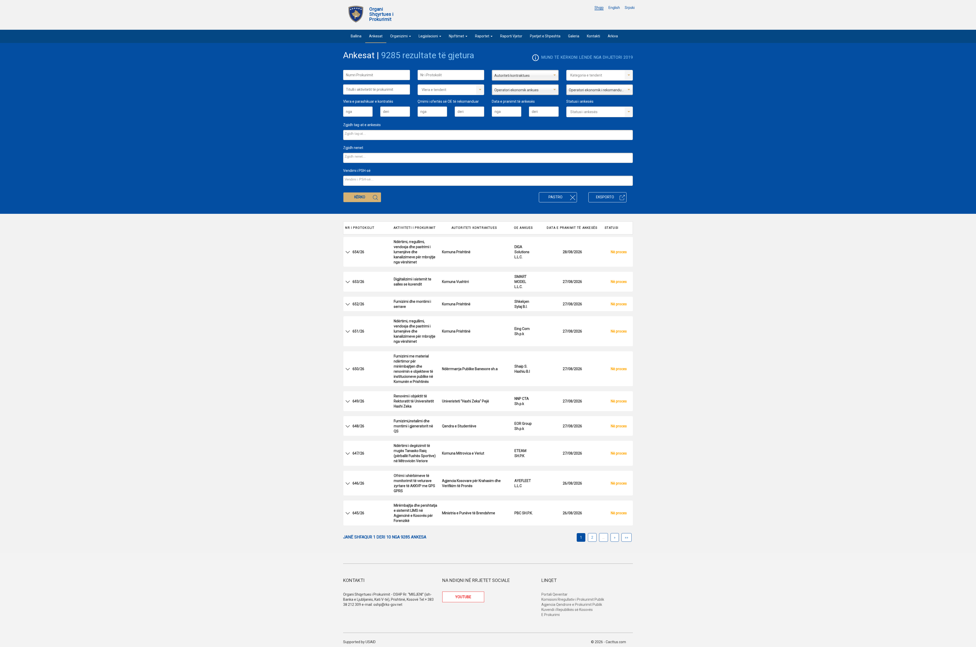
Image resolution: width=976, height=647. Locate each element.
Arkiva (613, 36)
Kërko (359, 197)
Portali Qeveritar (554, 594)
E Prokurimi (550, 615)
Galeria (573, 36)
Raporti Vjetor (511, 36)
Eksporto (605, 197)
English (614, 8)
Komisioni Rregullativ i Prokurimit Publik (572, 599)
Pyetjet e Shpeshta (545, 36)
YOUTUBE (463, 597)
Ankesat (376, 36)
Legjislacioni (429, 36)
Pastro (555, 197)
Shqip (599, 8)
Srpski (630, 8)
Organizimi (399, 36)
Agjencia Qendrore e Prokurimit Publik (571, 605)
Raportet (482, 36)
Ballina (356, 36)
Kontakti (593, 36)
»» (626, 537)
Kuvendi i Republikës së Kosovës (567, 610)
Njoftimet (457, 36)
